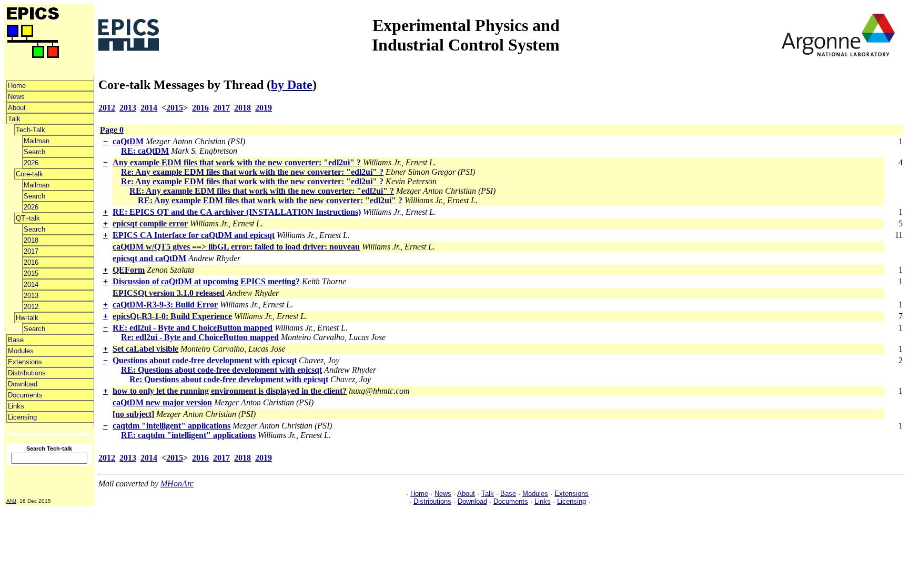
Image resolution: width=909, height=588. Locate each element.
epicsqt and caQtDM (149, 258)
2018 (31, 240)
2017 (31, 251)
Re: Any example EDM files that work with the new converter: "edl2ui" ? (252, 171)
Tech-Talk (30, 130)
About (17, 108)
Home (17, 85)
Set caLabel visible (145, 348)
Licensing (22, 417)
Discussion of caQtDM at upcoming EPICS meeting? (206, 281)
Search (34, 152)
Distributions (27, 373)
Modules (21, 351)
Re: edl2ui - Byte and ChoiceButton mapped (200, 337)
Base (16, 340)
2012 (31, 307)
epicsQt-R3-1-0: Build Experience (172, 316)
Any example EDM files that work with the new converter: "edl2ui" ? (237, 162)
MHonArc (177, 483)
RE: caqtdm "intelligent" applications (188, 435)
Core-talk (29, 174)
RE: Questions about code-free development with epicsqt (221, 369)
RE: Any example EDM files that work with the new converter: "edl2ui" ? (261, 190)
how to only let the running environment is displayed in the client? (230, 390)
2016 (31, 262)
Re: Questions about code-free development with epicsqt (228, 379)
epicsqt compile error (150, 223)
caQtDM (128, 141)
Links (16, 406)
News (16, 97)
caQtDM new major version (162, 402)
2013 (31, 296)
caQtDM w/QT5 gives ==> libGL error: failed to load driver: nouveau (236, 246)
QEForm (129, 269)
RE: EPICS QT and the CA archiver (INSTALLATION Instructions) (237, 211)
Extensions (25, 362)
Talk (14, 119)
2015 (31, 273)
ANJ (11, 501)
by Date (291, 85)
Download (22, 384)
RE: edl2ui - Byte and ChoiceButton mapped (192, 327)
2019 (263, 107)
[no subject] (133, 414)
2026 (31, 163)
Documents (25, 395)
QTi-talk (28, 218)
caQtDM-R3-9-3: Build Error (165, 304)
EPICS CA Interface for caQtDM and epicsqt (194, 235)
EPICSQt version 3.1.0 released (169, 292)
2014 (31, 284)
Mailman (36, 141)
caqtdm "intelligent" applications (171, 425)
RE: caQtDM (145, 150)
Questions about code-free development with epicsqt (205, 360)
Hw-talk (27, 318)
